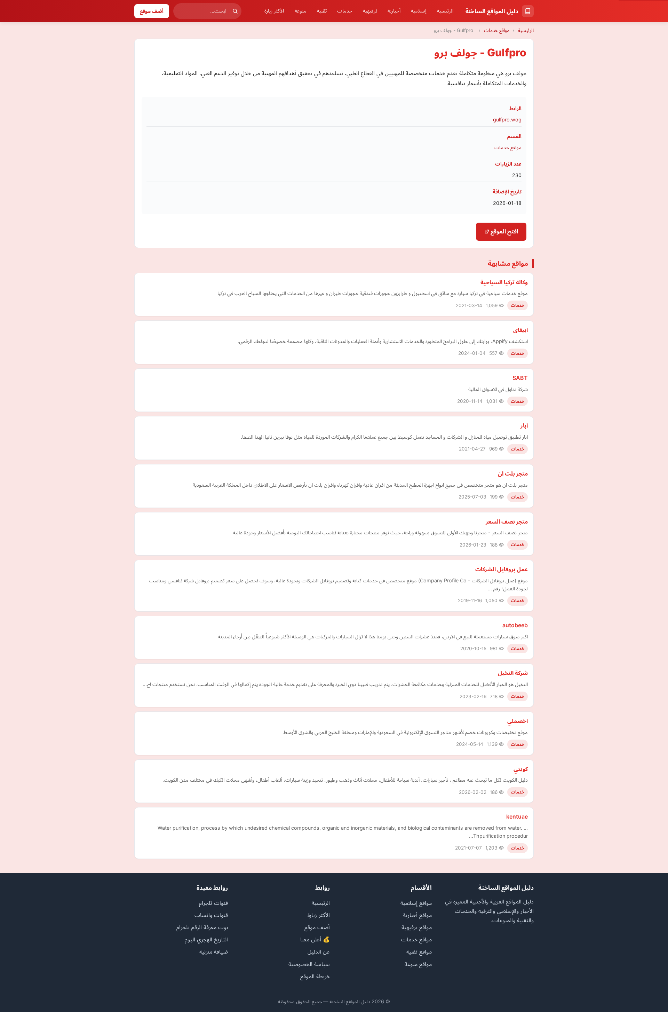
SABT (520, 377)
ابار (524, 425)
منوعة (301, 11)
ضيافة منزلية (213, 951)
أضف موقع (152, 11)
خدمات (344, 11)
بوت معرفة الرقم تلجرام (202, 927)
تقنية (322, 11)
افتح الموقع (503, 231)
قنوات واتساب (211, 914)
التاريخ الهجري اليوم (206, 939)
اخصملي (517, 720)
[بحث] (235, 11)
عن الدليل (319, 951)
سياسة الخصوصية (309, 964)
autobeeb (515, 625)
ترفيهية (370, 11)
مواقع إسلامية (416, 902)
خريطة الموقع (315, 976)
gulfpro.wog (507, 119)
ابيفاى (520, 329)
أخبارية (394, 11)
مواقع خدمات (496, 30)
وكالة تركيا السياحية (504, 282)
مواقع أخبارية (417, 914)
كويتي (521, 768)
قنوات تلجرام (213, 902)
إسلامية (419, 11)
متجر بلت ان (513, 473)
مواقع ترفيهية (416, 927)
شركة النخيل (513, 672)
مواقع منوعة (418, 964)
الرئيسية (445, 11)
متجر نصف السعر (507, 521)
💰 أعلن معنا (315, 939)
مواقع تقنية (419, 951)
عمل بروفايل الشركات (501, 569)
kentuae (517, 816)
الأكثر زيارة (274, 11)
